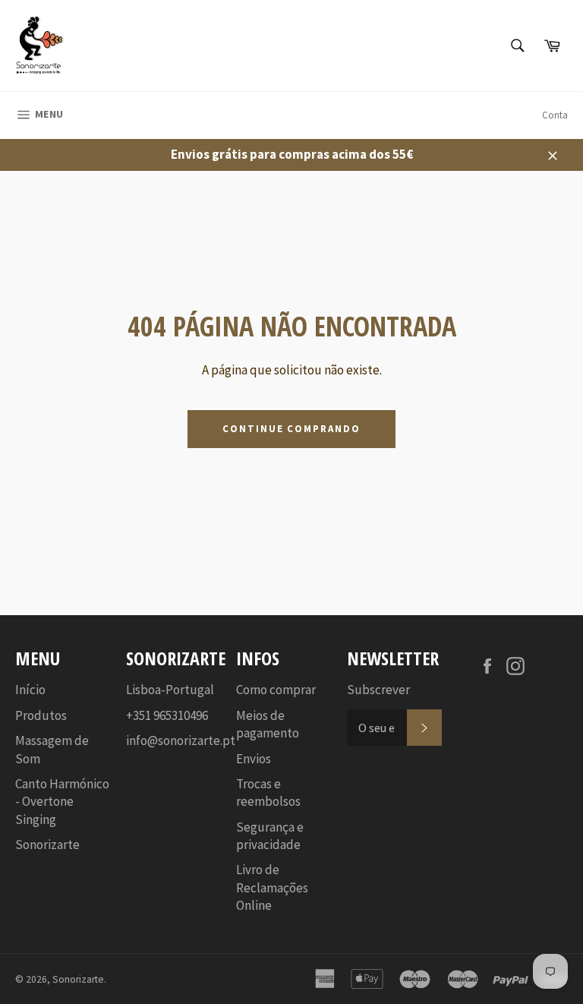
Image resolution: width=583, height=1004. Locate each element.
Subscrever (378, 689)
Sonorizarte (47, 844)
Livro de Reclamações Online (272, 887)
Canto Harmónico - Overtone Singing (62, 801)
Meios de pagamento (267, 724)
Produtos (41, 715)
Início (30, 689)
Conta (555, 115)
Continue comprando (291, 428)
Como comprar (276, 689)
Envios (253, 758)
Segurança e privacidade (270, 836)
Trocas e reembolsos (268, 792)
